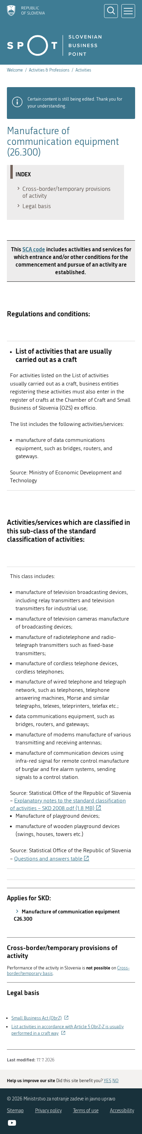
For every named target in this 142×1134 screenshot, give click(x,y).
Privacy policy (48, 1111)
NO (115, 1080)
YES (107, 1080)
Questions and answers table (51, 859)
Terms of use (86, 1111)
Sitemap (15, 1111)
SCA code (33, 249)
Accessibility (122, 1111)
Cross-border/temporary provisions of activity (66, 192)
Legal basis (36, 206)
